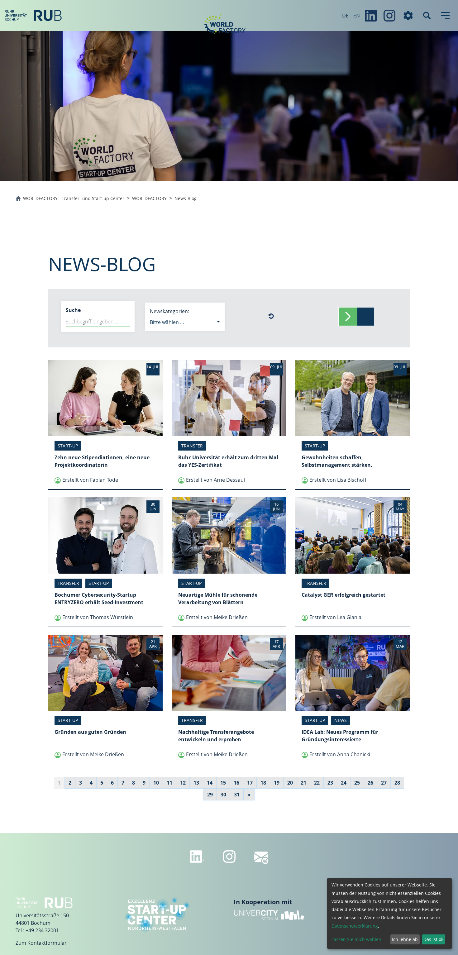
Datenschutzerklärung (355, 926)
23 (330, 782)
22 (317, 782)
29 (210, 794)
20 (290, 782)
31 (237, 794)
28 (397, 782)
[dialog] (389, 913)
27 (384, 782)
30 (223, 794)
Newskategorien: (169, 311)
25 (357, 782)
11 (169, 782)
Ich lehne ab (405, 939)
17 (250, 782)
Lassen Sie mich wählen (356, 939)
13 (196, 782)
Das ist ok (433, 939)
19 (276, 782)
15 (223, 782)
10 (156, 782)
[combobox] (185, 322)
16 (236, 782)
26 (370, 782)
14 (209, 782)
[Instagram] (389, 15)
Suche (73, 310)
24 (343, 782)
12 (183, 782)
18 (263, 782)
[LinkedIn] (371, 15)
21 (303, 782)
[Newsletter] (261, 858)
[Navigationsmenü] (445, 15)
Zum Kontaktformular (41, 942)
